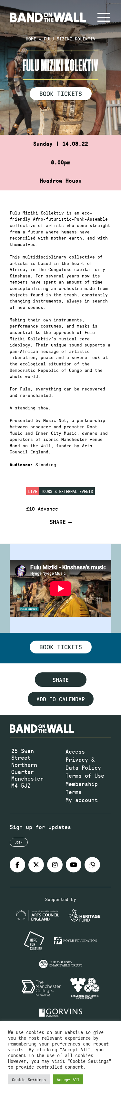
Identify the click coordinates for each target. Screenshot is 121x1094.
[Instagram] (55, 864)
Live (32, 491)
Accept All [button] (68, 1079)
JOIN (19, 842)
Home (31, 39)
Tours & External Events (67, 491)
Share (58, 522)
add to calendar (60, 699)
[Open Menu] (103, 17)
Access (75, 751)
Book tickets (60, 647)
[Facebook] (17, 864)
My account (82, 800)
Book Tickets (60, 93)
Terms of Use (85, 775)
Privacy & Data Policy (83, 763)
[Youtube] (73, 864)
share (61, 680)
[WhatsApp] (92, 864)
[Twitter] (36, 864)
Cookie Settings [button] (29, 1079)
